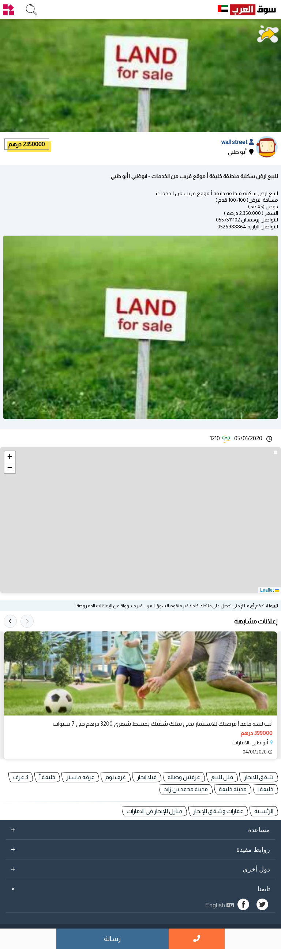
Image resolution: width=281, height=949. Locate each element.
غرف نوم (115, 777)
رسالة (112, 938)
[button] (9, 456)
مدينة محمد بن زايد (186, 789)
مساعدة (140, 829)
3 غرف (20, 777)
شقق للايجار (258, 777)
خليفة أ (47, 777)
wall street (235, 142)
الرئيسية (263, 811)
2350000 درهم (26, 144)
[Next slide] (10, 621)
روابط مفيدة (140, 849)
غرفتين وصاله (184, 777)
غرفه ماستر (80, 777)
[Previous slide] (27, 621)
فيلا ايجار (147, 777)
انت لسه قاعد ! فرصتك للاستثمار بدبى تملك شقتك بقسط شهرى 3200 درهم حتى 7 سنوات (163, 724)
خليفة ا (265, 789)
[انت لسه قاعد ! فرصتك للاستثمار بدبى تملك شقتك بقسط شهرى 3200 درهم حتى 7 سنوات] (140, 673)
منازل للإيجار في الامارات (154, 811)
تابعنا (139, 889)
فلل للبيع (222, 777)
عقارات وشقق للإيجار (218, 811)
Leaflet (267, 590)
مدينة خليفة (233, 789)
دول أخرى (140, 869)
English (215, 905)
